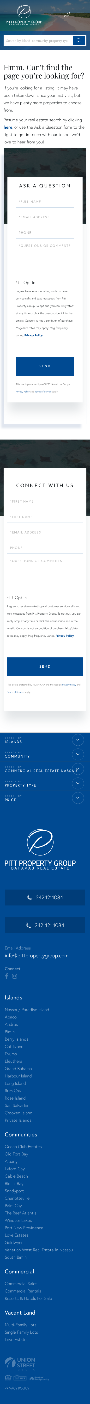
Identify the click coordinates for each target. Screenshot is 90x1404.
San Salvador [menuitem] (17, 1105)
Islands (13, 741)
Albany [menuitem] (11, 1161)
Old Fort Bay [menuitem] (16, 1154)
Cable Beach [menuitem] (16, 1176)
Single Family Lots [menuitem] (21, 1332)
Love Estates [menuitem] (16, 1235)
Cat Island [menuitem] (14, 1046)
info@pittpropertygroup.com (36, 955)
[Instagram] (14, 976)
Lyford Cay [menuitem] (15, 1168)
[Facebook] (6, 976)
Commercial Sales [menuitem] (21, 1283)
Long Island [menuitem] (15, 1083)
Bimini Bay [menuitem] (14, 1183)
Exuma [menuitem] (11, 1054)
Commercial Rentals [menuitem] (23, 1291)
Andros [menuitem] (11, 1024)
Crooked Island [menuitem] (18, 1112)
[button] (79, 40)
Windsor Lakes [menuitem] (18, 1220)
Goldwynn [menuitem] (14, 1242)
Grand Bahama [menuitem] (18, 1068)
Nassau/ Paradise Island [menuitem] (27, 1009)
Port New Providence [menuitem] (24, 1227)
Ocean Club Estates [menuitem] (23, 1146)
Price (10, 799)
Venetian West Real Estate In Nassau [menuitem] (39, 1249)
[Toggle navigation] (80, 15)
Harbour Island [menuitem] (18, 1076)
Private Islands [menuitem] (18, 1120)
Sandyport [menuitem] (14, 1191)
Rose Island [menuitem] (15, 1098)
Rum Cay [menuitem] (13, 1090)
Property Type (20, 785)
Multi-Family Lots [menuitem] (20, 1324)
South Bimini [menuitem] (16, 1257)
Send (45, 366)
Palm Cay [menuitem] (13, 1205)
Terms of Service (43, 391)
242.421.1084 (49, 925)
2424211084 (49, 897)
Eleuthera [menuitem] (13, 1061)
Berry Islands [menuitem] (16, 1039)
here (8, 127)
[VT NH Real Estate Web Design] (45, 1363)
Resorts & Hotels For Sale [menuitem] (28, 1298)
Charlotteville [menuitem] (17, 1198)
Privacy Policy (33, 335)
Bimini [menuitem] (10, 1031)
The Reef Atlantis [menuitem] (20, 1213)
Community (17, 756)
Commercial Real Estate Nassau (41, 770)
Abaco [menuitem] (11, 1017)
